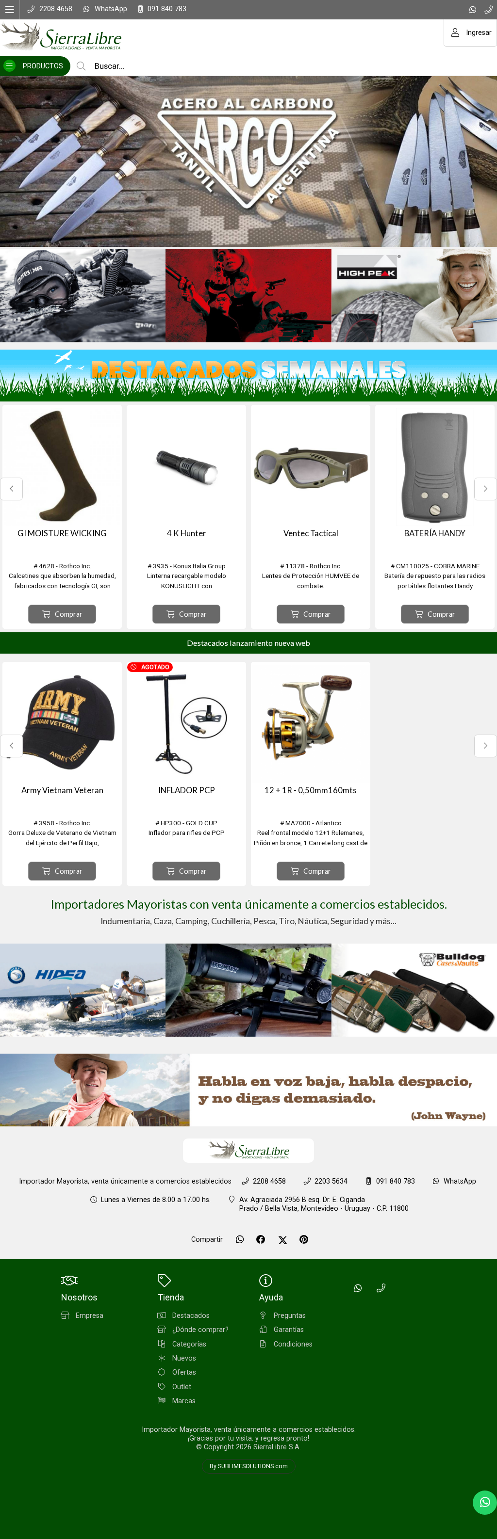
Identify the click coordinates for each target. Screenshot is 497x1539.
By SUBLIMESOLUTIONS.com (249, 1466)
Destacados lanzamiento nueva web (248, 642)
